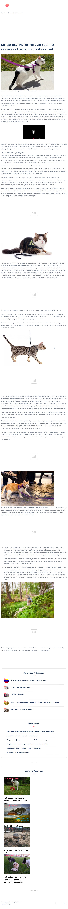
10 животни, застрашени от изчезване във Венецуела (28, 680)
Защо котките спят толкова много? (22, 709)
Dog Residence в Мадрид (13, 826)
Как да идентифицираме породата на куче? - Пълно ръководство (28, 740)
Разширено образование (15, 13)
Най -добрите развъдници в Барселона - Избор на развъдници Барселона (15, 879)
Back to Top (62, 903)
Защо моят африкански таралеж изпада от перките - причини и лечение (30, 731)
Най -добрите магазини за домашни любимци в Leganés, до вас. (16, 800)
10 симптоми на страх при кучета (21, 687)
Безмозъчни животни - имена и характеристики (22, 735)
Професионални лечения (11, 778)
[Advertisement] (34, 29)
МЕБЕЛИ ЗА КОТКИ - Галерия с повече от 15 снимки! (24, 748)
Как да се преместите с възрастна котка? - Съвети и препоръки (27, 744)
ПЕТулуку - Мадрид (17, 694)
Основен (3, 13)
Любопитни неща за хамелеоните (18, 752)
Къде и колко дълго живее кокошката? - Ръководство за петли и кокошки (35, 702)
